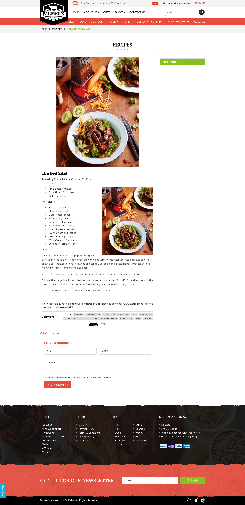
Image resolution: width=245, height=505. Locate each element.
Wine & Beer (122, 436)
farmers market (71, 318)
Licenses (83, 440)
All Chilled (141, 440)
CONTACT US (137, 12)
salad (138, 318)
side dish (148, 318)
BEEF (71, 21)
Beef (135, 314)
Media (45, 444)
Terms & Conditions (89, 432)
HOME (75, 12)
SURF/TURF (158, 21)
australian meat (93, 314)
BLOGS (119, 12)
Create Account (184, 3)
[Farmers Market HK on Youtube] (196, 500)
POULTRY (113, 21)
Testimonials (49, 440)
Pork (117, 429)
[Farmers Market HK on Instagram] (202, 500)
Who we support (51, 429)
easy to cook (146, 314)
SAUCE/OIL (198, 21)
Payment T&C (86, 429)
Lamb (138, 425)
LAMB (82, 21)
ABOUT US (90, 12)
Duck (118, 432)
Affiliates (47, 448)
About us (47, 425)
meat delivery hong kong (106, 318)
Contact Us (48, 452)
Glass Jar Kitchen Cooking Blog (179, 436)
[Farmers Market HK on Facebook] (189, 500)
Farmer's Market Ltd (52, 500)
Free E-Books (169, 429)
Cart (201, 3)
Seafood (140, 429)
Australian (78, 314)
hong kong (86, 318)
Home (43, 29)
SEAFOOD (97, 21)
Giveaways (48, 432)
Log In (169, 3)
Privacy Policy (86, 436)
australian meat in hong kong (116, 314)
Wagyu (139, 432)
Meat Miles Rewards (53, 436)
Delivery (83, 425)
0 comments (48, 317)
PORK (126, 21)
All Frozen (121, 440)
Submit (193, 480)
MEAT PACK (141, 21)
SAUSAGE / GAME (178, 22)
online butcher (126, 318)
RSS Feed (170, 61)
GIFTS (106, 12)
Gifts (138, 436)
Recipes (57, 29)
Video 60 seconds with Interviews (180, 432)
